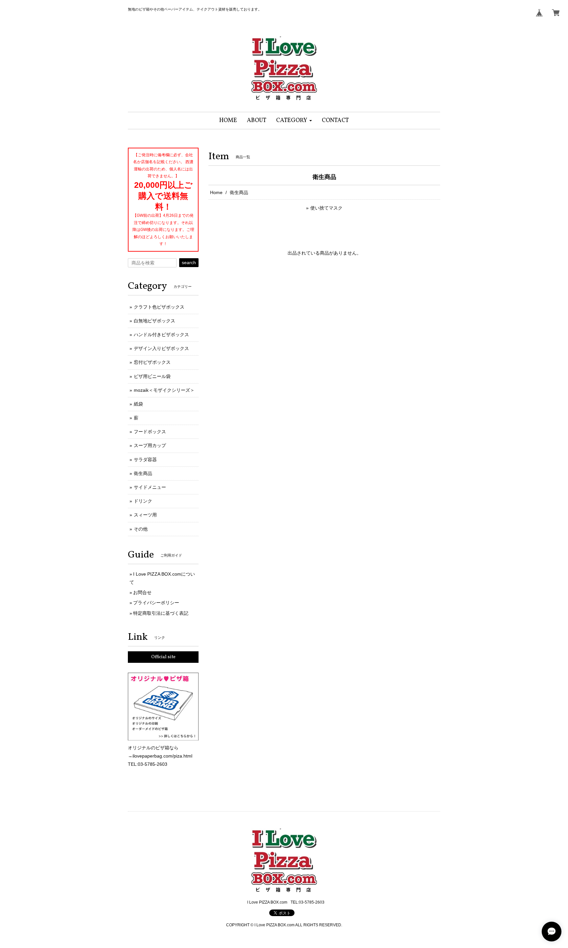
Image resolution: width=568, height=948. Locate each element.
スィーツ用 (145, 514)
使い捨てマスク (326, 208)
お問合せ (142, 592)
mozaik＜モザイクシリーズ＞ (164, 390)
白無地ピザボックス (154, 320)
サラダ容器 (145, 459)
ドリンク (143, 501)
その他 (141, 529)
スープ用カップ (150, 445)
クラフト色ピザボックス (159, 307)
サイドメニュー (150, 487)
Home (216, 192)
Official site (163, 657)
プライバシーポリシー (156, 602)
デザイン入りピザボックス (161, 348)
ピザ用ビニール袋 (152, 376)
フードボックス (150, 431)
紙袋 (138, 404)
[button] (294, 120)
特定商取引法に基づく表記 (160, 613)
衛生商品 (143, 473)
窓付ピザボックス (152, 362)
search (189, 262)
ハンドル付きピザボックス (161, 334)
